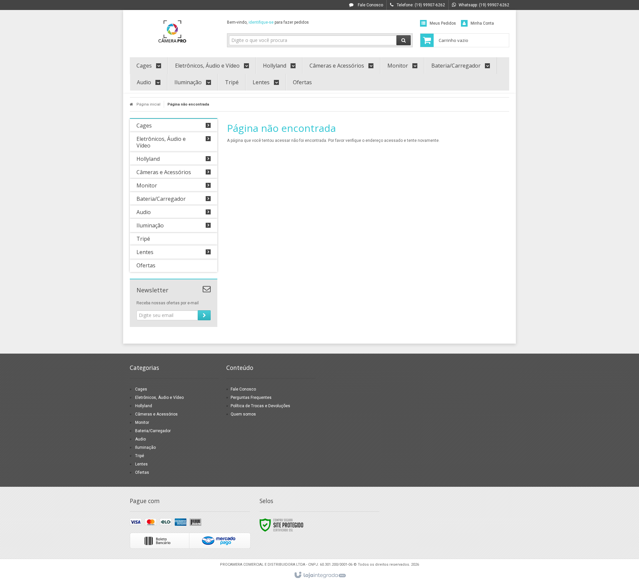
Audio (140, 439)
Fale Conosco (370, 5)
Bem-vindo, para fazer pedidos (268, 22)
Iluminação (145, 447)
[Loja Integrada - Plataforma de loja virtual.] (319, 575)
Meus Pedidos (443, 23)
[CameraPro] (173, 32)
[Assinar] (204, 315)
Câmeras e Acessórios (156, 414)
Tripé (139, 455)
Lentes (141, 464)
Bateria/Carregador (153, 431)
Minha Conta (482, 23)
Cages (141, 389)
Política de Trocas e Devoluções (260, 406)
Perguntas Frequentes (251, 397)
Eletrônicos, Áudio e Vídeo (159, 397)
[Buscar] (403, 40)
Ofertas (142, 472)
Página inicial (148, 104)
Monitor (142, 422)
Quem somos (243, 414)
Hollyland (143, 406)
